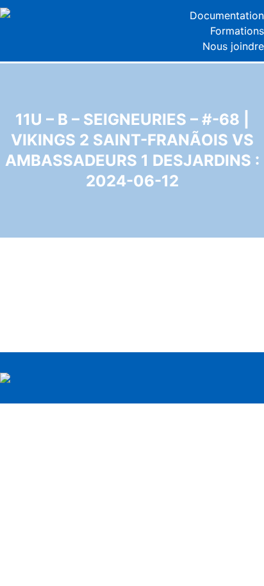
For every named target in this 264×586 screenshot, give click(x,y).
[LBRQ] (66, 13)
